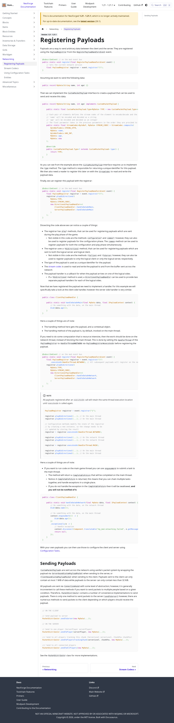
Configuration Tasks (50, 550)
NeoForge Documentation (28, 5)
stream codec (55, 266)
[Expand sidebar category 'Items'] (34, 27)
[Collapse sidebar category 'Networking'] (34, 59)
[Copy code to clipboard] (135, 59)
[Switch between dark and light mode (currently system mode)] (146, 5)
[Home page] (42, 29)
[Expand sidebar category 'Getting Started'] (34, 13)
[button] (19, 18)
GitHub (137, 5)
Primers (62, 5)
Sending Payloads (151, 15)
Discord (93, 687)
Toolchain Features (48, 5)
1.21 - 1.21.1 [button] (107, 5)
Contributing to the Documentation (33, 708)
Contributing (124, 5)
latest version (88, 21)
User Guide (74, 5)
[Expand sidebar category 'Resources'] (34, 36)
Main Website (95, 691)
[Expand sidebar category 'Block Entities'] (34, 32)
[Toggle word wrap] (130, 104)
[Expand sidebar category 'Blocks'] (34, 22)
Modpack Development (89, 5)
